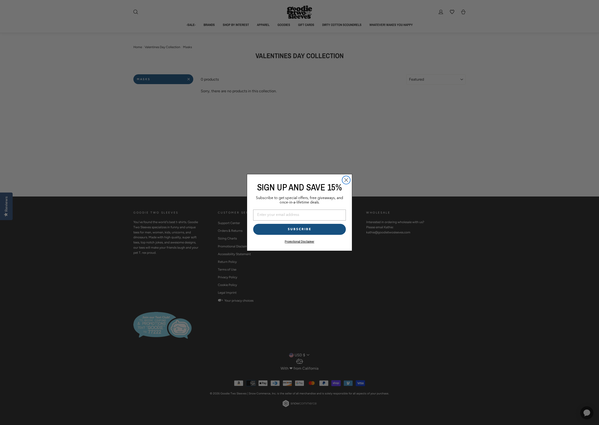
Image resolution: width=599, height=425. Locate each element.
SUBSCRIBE (299, 229)
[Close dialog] (346, 180)
